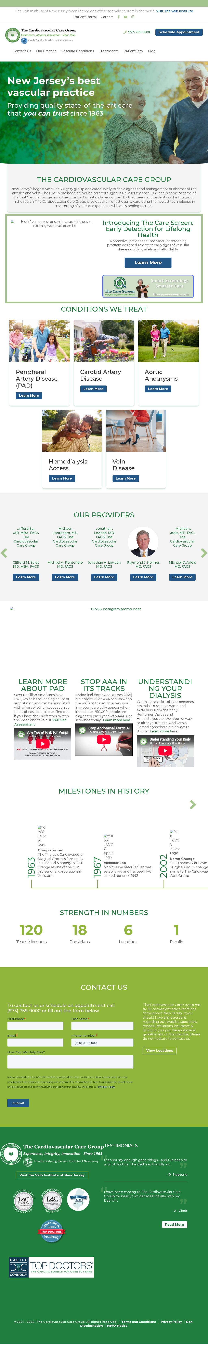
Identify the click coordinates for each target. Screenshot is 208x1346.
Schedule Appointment (179, 32)
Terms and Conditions (138, 1322)
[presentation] (4, 553)
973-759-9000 (139, 32)
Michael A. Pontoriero (65, 562)
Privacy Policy (171, 1322)
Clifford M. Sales (26, 562)
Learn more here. (117, 720)
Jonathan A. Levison (104, 562)
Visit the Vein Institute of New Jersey (52, 1175)
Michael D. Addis (182, 562)
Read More (174, 1225)
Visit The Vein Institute (174, 11)
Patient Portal (85, 17)
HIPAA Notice (117, 1326)
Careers (107, 17)
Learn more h (161, 731)
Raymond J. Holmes (143, 562)
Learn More (29, 395)
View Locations (159, 1051)
